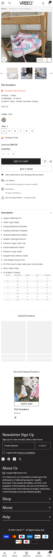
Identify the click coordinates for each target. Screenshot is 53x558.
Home (3, 9)
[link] (13, 356)
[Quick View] (35, 385)
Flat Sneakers (21, 409)
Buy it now (26, 169)
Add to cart (21, 161)
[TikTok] (14, 459)
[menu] (2, 3)
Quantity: (5, 149)
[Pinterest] (9, 459)
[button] (45, 60)
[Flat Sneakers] (26, 389)
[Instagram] (3, 459)
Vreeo (13, 95)
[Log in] (43, 3)
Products (13, 9)
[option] (26, 37)
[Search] (9, 3)
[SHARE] (50, 161)
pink (15, 417)
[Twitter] (20, 459)
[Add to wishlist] (45, 161)
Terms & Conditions (26, 453)
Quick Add (26, 403)
